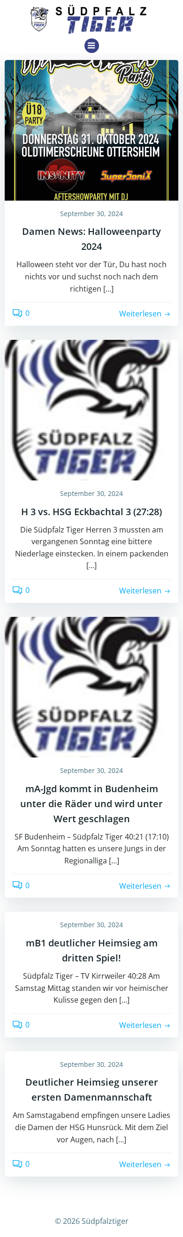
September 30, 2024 (91, 213)
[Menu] (91, 45)
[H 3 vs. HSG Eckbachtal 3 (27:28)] (91, 409)
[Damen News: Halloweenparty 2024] (91, 129)
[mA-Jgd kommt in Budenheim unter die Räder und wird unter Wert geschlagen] (91, 686)
